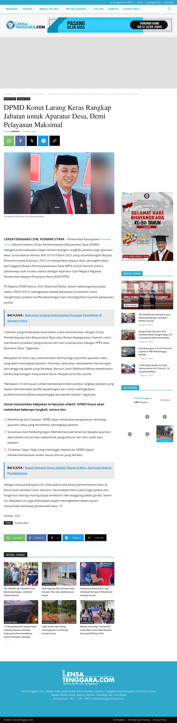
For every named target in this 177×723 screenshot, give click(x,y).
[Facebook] (20, 141)
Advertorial (131, 9)
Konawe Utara (38, 93)
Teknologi (168, 2)
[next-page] (11, 644)
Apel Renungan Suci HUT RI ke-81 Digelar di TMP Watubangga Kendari (155, 351)
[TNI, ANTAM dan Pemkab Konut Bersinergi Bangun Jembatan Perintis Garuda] (21, 574)
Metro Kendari (76, 9)
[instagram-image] (129, 416)
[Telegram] (43, 141)
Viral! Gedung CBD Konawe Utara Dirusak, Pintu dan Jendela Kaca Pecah (58, 592)
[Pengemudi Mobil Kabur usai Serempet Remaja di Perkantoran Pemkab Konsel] (97, 574)
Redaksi (15, 131)
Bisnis (140, 2)
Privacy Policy (159, 719)
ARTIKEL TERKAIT (15, 555)
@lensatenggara (143, 398)
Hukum (27, 9)
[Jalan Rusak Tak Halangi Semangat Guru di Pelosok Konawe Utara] (59, 612)
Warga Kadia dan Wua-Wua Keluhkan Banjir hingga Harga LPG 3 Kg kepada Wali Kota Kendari (155, 334)
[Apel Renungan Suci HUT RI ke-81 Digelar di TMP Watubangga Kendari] (128, 352)
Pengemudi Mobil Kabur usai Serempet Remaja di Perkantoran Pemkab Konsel (96, 592)
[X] (32, 141)
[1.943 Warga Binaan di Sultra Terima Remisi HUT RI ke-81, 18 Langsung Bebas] (128, 368)
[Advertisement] (88, 63)
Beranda (12, 9)
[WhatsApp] (9, 141)
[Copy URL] (54, 141)
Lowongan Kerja (153, 2)
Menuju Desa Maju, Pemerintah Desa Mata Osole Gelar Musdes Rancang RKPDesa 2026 (95, 630)
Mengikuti (166, 399)
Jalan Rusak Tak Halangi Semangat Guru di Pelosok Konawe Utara (55, 630)
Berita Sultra (48, 9)
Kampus (113, 9)
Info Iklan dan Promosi (139, 719)
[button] (169, 9)
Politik (98, 9)
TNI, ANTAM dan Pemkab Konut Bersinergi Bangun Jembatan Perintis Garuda (19, 592)
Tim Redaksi (119, 719)
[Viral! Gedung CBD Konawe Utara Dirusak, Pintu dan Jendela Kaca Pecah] (59, 574)
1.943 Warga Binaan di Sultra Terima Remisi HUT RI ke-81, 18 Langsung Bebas (154, 368)
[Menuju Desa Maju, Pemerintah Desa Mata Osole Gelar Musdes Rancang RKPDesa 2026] (97, 612)
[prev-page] (6, 644)
